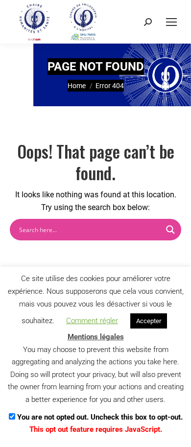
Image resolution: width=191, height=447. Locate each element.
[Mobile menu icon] (171, 22)
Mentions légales (96, 336)
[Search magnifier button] (170, 229)
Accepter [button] (148, 321)
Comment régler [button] (92, 320)
